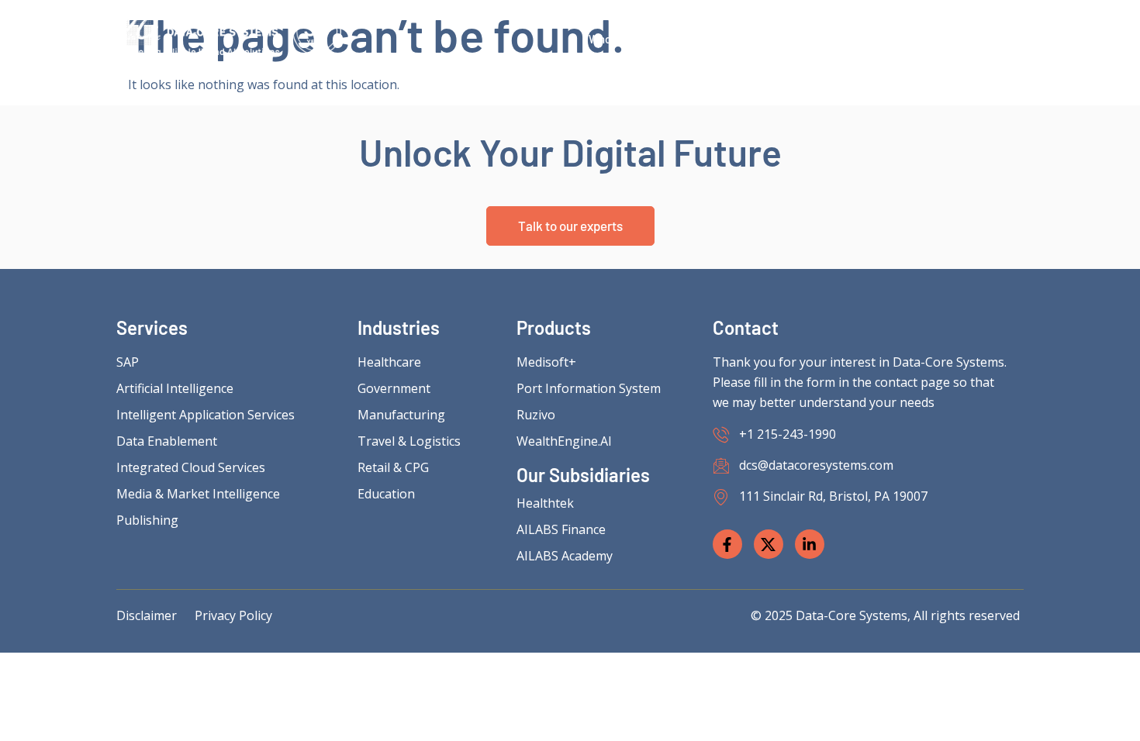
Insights (891, 39)
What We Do (719, 39)
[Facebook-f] (727, 544)
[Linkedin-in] (809, 544)
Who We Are (619, 39)
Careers (810, 39)
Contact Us (980, 39)
